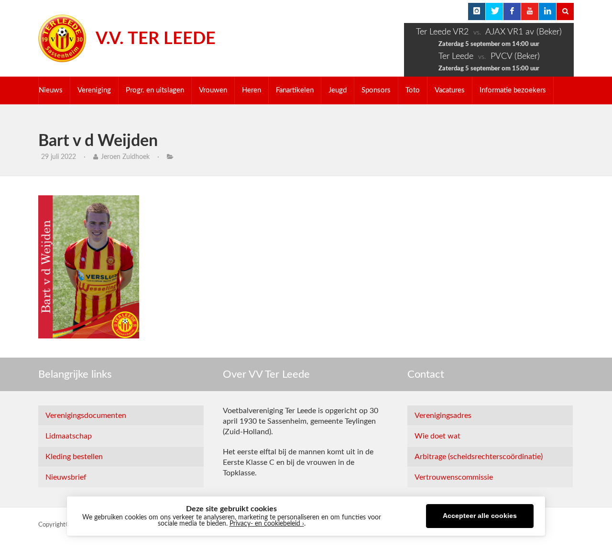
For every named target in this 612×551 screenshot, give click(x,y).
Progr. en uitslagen (155, 90)
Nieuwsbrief (66, 477)
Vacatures (450, 90)
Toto (412, 90)
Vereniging (94, 90)
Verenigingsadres (443, 415)
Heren (251, 90)
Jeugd (337, 90)
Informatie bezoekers (513, 90)
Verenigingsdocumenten (85, 415)
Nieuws (51, 90)
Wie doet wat (437, 436)
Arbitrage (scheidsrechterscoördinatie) (479, 457)
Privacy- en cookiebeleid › (267, 523)
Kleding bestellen (74, 457)
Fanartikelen (295, 90)
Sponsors (376, 90)
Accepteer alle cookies (480, 515)
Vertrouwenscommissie (454, 477)
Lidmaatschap (68, 436)
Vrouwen (213, 90)
